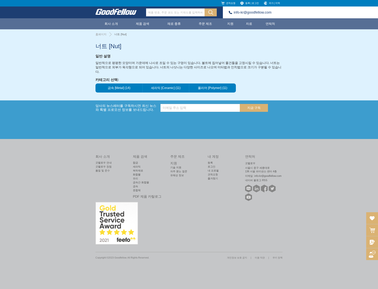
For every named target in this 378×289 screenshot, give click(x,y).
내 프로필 (213, 170)
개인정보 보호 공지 (237, 257)
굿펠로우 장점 (103, 166)
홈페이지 (101, 34)
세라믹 (137, 166)
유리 (135, 178)
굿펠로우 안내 (103, 162)
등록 (210, 162)
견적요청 (230, 3)
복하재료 (138, 170)
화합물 (137, 174)
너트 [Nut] (120, 34)
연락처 (270, 23)
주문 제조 (205, 23)
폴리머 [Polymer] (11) (212, 88)
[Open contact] (372, 254)
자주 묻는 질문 (178, 171)
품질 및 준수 (102, 170)
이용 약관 (260, 257)
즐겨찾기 (213, 178)
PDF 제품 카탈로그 (147, 196)
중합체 (137, 190)
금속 (135, 186)
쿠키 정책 (277, 257)
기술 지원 (175, 167)
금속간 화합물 (141, 182)
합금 (135, 162)
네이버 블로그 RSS (256, 180)
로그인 (211, 166)
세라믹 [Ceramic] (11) (166, 88)
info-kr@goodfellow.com (252, 12)
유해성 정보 (177, 175)
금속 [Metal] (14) (119, 88)
